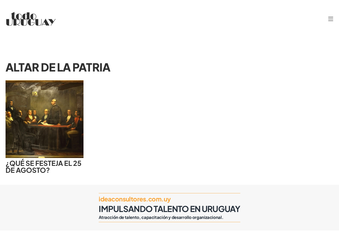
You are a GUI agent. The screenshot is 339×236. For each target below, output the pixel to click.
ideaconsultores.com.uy (135, 199)
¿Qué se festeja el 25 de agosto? (43, 167)
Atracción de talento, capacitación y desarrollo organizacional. (161, 217)
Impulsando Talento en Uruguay (169, 208)
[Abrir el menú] (330, 19)
